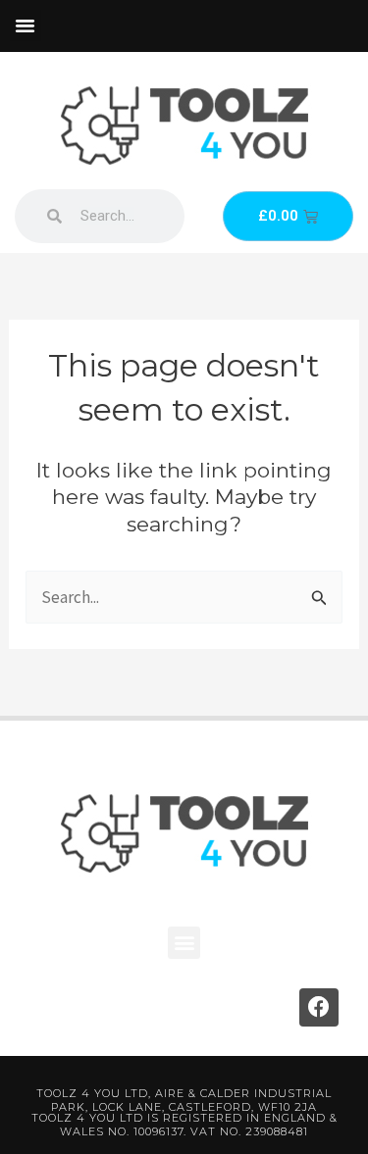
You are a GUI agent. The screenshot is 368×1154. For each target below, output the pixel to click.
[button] (25, 25)
